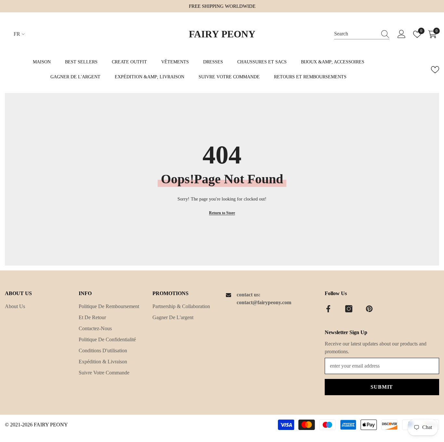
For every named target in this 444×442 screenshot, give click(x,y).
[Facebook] (328, 309)
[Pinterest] (369, 309)
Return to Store (222, 213)
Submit (382, 387)
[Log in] (402, 34)
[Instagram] (349, 309)
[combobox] (355, 34)
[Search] (361, 34)
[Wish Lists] (435, 70)
